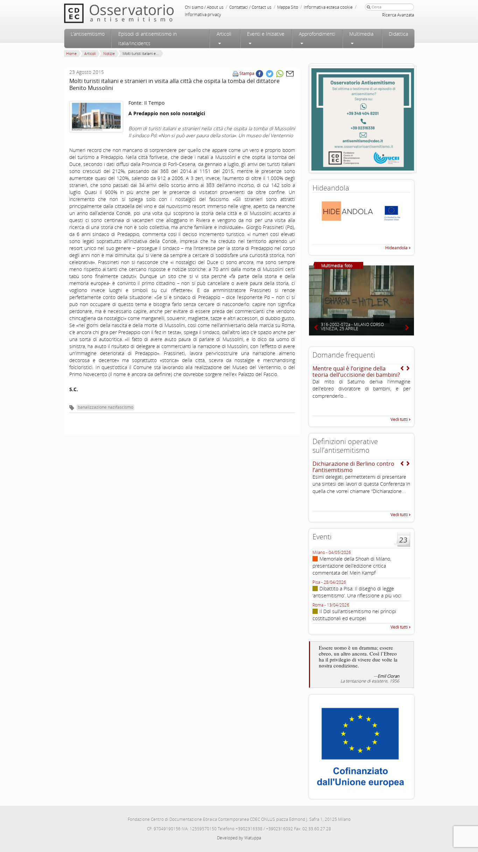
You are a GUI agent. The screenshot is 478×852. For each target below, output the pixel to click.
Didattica (398, 33)
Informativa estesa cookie (328, 7)
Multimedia (361, 33)
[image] (96, 116)
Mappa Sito (287, 7)
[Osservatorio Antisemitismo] (133, 13)
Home (71, 53)
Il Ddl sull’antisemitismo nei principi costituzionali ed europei (354, 615)
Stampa (246, 73)
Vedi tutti (399, 419)
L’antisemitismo (88, 33)
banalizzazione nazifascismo (105, 407)
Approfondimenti (317, 33)
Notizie (109, 53)
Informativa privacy (203, 15)
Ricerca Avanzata (398, 15)
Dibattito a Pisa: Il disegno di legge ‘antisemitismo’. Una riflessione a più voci (356, 592)
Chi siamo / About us (204, 7)
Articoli (224, 33)
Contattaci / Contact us (250, 7)
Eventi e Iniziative (265, 33)
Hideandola (396, 248)
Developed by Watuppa (239, 838)
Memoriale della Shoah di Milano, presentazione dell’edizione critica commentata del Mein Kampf (351, 565)
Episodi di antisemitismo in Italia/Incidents (147, 38)
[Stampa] (235, 73)
